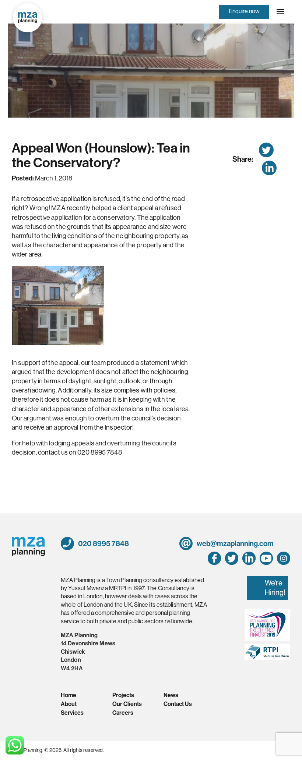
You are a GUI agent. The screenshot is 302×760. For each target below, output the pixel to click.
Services (72, 712)
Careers (122, 712)
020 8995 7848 (103, 543)
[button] (279, 11)
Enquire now (244, 11)
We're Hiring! (275, 588)
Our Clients (127, 703)
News (171, 695)
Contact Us (178, 703)
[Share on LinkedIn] (269, 168)
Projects (123, 695)
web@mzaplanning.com (235, 543)
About (69, 703)
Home (68, 695)
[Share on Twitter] (266, 150)
